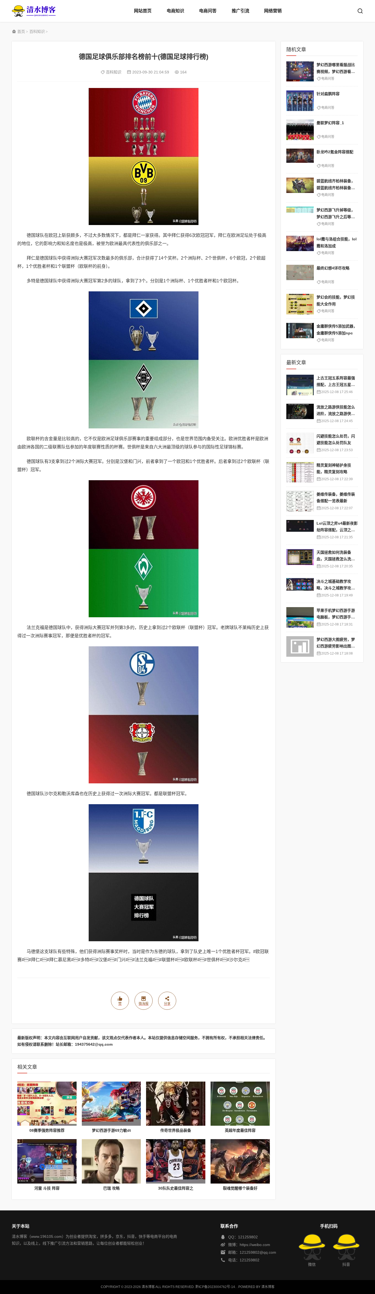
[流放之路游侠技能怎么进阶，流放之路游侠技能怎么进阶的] (300, 414)
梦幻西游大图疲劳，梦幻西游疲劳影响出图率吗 (336, 646)
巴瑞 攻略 (111, 1188)
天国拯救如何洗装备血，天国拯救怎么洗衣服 (336, 559)
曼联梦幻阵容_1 (330, 123)
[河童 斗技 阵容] (47, 1161)
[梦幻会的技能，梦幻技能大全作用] (300, 304)
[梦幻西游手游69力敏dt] (111, 1104)
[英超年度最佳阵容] (240, 1104)
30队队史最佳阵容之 (175, 1188)
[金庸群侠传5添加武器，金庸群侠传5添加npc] (300, 333)
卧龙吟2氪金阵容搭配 (335, 152)
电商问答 (208, 10)
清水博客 (34, 11)
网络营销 (273, 10)
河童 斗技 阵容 (47, 1188)
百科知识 (37, 31)
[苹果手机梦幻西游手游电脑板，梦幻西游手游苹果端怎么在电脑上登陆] (300, 617)
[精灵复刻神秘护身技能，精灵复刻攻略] (300, 472)
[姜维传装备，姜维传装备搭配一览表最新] (300, 501)
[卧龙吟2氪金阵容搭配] (300, 159)
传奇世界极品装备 (175, 1130)
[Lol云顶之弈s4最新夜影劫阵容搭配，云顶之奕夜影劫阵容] (300, 530)
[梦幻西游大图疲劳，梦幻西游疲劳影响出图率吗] (300, 646)
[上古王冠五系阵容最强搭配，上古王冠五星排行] (300, 385)
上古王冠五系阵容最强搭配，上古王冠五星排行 (336, 385)
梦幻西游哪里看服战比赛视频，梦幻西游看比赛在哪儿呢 (336, 71)
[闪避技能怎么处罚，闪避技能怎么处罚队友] (300, 443)
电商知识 (175, 10)
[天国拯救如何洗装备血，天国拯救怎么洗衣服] (300, 559)
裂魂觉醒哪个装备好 (240, 1188)
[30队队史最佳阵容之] (175, 1161)
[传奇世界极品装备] (175, 1104)
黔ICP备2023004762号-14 (215, 1287)
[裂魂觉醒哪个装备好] (240, 1161)
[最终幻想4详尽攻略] (300, 275)
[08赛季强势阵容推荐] (47, 1104)
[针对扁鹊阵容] (300, 100)
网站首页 (143, 10)
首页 (21, 31)
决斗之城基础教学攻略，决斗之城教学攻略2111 (337, 588)
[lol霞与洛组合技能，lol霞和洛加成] (300, 246)
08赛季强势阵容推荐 (47, 1130)
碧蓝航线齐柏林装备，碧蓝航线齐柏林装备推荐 (336, 188)
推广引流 (240, 10)
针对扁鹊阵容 (328, 94)
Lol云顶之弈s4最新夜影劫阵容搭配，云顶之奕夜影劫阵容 (337, 530)
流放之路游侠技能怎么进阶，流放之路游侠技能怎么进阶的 (336, 414)
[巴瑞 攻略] (111, 1161)
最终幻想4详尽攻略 (333, 268)
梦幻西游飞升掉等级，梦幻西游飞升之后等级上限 (336, 217)
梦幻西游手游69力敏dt (111, 1130)
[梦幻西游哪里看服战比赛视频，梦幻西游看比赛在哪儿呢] (300, 71)
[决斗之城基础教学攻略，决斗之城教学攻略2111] (300, 588)
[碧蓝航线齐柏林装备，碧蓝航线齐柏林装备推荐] (300, 188)
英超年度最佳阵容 (240, 1130)
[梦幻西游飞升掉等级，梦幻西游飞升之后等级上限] (300, 217)
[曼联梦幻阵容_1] (300, 130)
